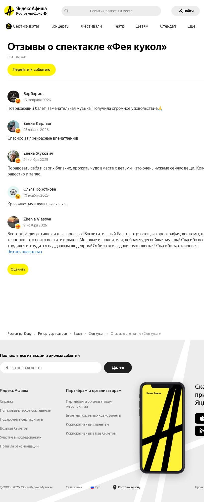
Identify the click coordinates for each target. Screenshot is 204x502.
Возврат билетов (14, 428)
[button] (192, 26)
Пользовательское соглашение (25, 410)
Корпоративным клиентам (87, 424)
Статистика (74, 487)
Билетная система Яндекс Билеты (93, 415)
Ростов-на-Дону (19, 333)
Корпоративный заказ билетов (91, 433)
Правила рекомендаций (19, 446)
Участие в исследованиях (20, 437)
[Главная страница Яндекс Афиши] (9, 11)
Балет (77, 333)
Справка (6, 401)
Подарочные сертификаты (21, 419)
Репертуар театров (52, 333)
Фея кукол (96, 333)
